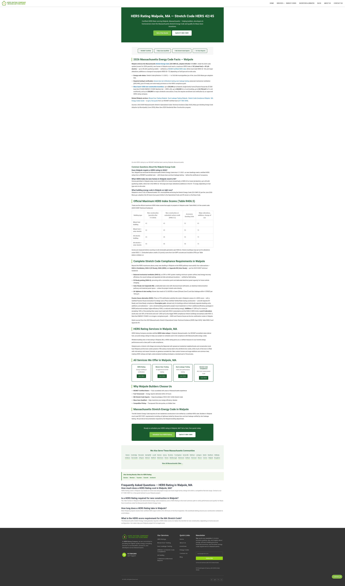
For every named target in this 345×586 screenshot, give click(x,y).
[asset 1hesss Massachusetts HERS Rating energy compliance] (14, 3)
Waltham (192, 455)
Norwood (193, 458)
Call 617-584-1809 (181, 33)
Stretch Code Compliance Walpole (199, 98)
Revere (166, 458)
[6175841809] (124, 555)
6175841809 (131, 554)
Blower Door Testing (164, 543)
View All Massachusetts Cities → (172, 463)
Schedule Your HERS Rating (162, 434)
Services (280, 3)
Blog (319, 3)
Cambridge (134, 455)
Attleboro (127, 458)
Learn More (141, 376)
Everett (146, 478)
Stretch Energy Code (162, 64)
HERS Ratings (161, 539)
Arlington (141, 458)
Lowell (154, 455)
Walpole (210, 458)
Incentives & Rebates (306, 3)
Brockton (170, 455)
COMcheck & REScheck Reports (164, 559)
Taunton (139, 478)
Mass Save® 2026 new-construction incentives (148, 87)
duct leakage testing (182, 81)
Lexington (199, 455)
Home (272, 3)
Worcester (141, 455)
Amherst (153, 478)
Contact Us (338, 3)
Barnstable (134, 458)
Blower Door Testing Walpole (158, 98)
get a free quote (153, 101)
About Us (327, 3)
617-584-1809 (183, 101)
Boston (128, 455)
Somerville (185, 455)
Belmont (147, 458)
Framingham (178, 455)
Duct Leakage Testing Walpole (177, 98)
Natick (204, 455)
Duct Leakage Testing (164, 546)
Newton (159, 455)
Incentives (183, 546)
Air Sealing (160, 555)
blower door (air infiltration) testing (165, 81)
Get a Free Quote (162, 33)
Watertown (160, 458)
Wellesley (216, 455)
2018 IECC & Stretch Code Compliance (165, 551)
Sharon (200, 458)
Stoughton (217, 458)
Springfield (148, 455)
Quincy (165, 455)
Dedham (187, 458)
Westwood (181, 458)
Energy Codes (291, 3)
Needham (210, 455)
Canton (205, 458)
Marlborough (173, 458)
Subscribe (209, 558)
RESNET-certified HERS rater (177, 69)
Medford (153, 458)
